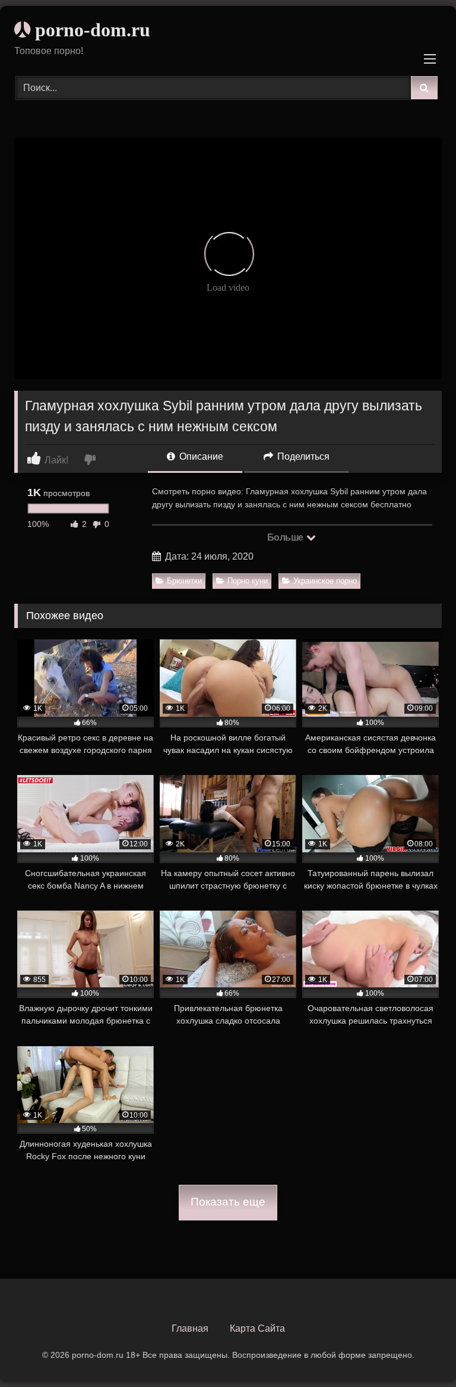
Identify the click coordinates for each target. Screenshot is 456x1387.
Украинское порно (325, 580)
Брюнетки (184, 580)
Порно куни (247, 580)
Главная (190, 1328)
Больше (286, 537)
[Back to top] (419, 1351)
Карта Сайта (257, 1328)
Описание (200, 456)
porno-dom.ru (90, 29)
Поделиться (302, 456)
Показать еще (228, 1201)
